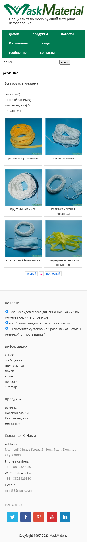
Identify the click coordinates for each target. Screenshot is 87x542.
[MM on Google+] (38, 516)
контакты (47, 53)
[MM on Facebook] (25, 516)
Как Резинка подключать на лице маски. (39, 323)
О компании (18, 43)
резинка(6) (12, 94)
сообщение (18, 53)
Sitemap (11, 387)
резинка (11, 407)
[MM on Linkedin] (65, 516)
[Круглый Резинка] (23, 188)
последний (53, 273)
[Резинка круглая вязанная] (63, 188)
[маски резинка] (63, 136)
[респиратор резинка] (23, 136)
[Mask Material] (43, 14)
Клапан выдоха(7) (17, 105)
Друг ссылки (14, 365)
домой (14, 34)
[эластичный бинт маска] (23, 238)
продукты (40, 34)
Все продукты (14, 83)
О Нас (9, 355)
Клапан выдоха (16, 418)
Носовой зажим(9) (17, 100)
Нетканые (12, 423)
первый (31, 273)
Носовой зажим (17, 413)
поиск (9, 371)
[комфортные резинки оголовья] (63, 238)
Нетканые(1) (13, 111)
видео (46, 43)
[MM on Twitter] (12, 516)
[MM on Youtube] (51, 516)
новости (67, 34)
